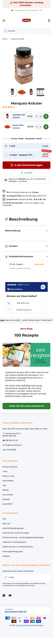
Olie (4, 485)
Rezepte (6, 499)
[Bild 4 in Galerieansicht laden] (40, 92)
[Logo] (26, 21)
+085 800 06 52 (22, 303)
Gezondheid (8, 480)
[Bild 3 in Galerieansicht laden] (31, 92)
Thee (5, 471)
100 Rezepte (26, 335)
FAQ (4, 519)
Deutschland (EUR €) (16, 611)
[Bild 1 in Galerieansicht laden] (13, 92)
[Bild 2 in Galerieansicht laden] (22, 92)
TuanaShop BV (22, 625)
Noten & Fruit (8, 476)
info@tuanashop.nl (24, 310)
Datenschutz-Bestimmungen (16, 533)
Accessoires (8, 494)
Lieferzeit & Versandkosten (14, 542)
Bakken (6, 490)
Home (5, 39)
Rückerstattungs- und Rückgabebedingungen (23, 537)
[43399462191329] (45, 126)
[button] (9, 107)
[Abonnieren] (47, 577)
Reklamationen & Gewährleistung (18, 546)
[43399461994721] (45, 116)
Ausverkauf (8, 504)
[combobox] (26, 31)
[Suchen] (5, 31)
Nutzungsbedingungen (13, 551)
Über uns (6, 523)
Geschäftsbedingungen (13, 528)
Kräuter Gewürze (10, 467)
